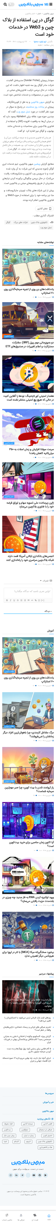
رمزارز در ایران (29, 1135)
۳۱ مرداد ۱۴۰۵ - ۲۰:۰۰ (45, 905)
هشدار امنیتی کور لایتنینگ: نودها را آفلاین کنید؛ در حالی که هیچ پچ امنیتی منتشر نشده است (28, 398)
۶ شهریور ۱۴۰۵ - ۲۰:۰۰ (45, 297)
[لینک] (35, 600)
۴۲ (34, 905)
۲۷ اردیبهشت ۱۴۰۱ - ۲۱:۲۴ (17, 41)
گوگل (8, 222)
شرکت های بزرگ (21, 222)
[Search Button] (5, 4)
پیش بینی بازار (9, 1135)
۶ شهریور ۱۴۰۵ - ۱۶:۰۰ (45, 741)
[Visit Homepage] (34, 4)
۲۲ (34, 297)
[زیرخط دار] (14, 600)
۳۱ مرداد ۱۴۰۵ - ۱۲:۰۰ (45, 960)
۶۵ (33, 351)
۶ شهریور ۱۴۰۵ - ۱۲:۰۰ (45, 795)
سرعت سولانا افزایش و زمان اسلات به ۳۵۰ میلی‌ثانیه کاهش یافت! (31, 451)
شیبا (5, 1141)
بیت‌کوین (7, 1129)
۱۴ (34, 511)
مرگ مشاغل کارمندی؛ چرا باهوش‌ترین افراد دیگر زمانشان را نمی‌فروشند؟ (28, 734)
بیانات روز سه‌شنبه (35, 107)
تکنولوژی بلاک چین (39, 222)
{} (39, 600)
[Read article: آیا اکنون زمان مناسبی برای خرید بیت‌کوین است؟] (28, 820)
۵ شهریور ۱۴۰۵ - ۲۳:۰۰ (45, 351)
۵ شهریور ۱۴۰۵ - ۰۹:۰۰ (45, 457)
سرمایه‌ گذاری (28, 1123)
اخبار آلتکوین (9, 336)
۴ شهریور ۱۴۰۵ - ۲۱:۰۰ (45, 511)
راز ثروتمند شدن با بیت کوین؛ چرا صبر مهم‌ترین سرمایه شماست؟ (29, 789)
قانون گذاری (47, 1123)
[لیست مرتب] (21, 600)
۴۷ (34, 795)
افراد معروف (8, 1123)
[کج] (10, 600)
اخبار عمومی (9, 550)
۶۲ (34, 741)
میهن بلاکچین (48, 13)
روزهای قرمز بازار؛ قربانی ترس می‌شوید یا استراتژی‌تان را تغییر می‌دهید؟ (27, 1019)
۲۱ (33, 457)
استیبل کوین (47, 1135)
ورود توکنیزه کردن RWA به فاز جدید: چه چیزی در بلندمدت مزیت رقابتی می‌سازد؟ (28, 899)
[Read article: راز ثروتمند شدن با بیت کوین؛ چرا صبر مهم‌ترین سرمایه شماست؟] (28, 765)
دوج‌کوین (24, 1129)
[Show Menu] (50, 4)
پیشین (37, 164)
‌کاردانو (16, 1141)
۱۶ (34, 404)
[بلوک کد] (32, 600)
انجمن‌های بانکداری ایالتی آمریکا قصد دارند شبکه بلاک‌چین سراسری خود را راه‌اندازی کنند (30, 558)
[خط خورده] (17, 600)
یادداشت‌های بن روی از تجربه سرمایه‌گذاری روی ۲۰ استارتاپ (29, 291)
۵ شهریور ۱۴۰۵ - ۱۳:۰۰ (45, 404)
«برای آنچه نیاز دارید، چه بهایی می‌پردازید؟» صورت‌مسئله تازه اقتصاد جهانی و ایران (27, 1059)
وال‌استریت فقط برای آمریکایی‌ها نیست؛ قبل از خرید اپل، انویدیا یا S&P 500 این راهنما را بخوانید (29, 1003)
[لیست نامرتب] (25, 600)
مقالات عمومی (9, 283)
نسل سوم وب (23, 112)
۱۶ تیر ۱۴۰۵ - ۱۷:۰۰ (44, 1010)
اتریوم (28, 1141)
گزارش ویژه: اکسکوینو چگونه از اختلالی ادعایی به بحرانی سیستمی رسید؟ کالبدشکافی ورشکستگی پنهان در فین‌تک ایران (27, 1039)
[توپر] (7, 600)
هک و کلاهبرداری (45, 1147)
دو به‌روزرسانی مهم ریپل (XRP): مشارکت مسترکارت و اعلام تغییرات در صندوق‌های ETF (30, 344)
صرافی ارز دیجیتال (45, 1129)
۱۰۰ (35, 850)
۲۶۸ (34, 1010)
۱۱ (34, 564)
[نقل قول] (28, 600)
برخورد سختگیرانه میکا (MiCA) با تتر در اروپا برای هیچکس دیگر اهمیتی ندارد (28, 954)
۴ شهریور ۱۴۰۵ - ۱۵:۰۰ (45, 564)
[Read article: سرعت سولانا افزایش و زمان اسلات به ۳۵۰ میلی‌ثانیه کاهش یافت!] (28, 427)
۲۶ (35, 960)
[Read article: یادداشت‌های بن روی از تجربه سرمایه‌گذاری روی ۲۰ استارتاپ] (28, 267)
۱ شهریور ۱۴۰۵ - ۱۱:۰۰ (45, 850)
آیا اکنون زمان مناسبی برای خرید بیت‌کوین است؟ (31, 844)
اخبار (39, 13)
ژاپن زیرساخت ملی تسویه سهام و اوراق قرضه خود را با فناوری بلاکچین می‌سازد (30, 505)
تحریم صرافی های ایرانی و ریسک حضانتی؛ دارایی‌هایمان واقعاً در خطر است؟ (27, 1028)
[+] (42, 600)
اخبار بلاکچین (30, 13)
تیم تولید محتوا (40, 41)
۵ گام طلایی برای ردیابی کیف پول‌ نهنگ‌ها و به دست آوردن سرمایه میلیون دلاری (29, 1050)
